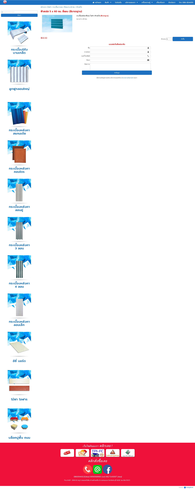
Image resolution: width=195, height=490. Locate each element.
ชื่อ (89, 48)
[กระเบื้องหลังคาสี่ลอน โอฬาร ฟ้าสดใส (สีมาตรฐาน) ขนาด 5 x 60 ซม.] (57, 23)
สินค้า (49, 7)
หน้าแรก (43, 7)
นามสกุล (87, 52)
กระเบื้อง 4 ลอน (58, 7)
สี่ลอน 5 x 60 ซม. (69, 7)
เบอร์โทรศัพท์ (85, 56)
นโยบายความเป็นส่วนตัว (127, 77)
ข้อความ (87, 64)
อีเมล (88, 60)
